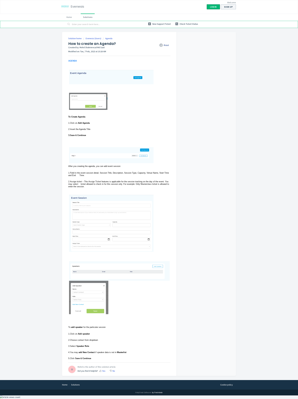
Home (69, 17)
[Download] (143, 163)
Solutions (88, 17)
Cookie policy (226, 384)
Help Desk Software (143, 392)
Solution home (75, 38)
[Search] (68, 24)
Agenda (108, 38)
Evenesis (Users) (93, 38)
